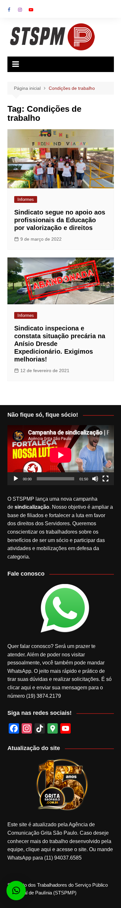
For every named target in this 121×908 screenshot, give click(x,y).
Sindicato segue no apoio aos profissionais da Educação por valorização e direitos (59, 220)
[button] (16, 890)
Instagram (20, 10)
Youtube (31, 10)
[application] (60, 455)
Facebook (9, 10)
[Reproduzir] (16, 478)
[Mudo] (95, 478)
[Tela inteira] (105, 478)
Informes (25, 199)
